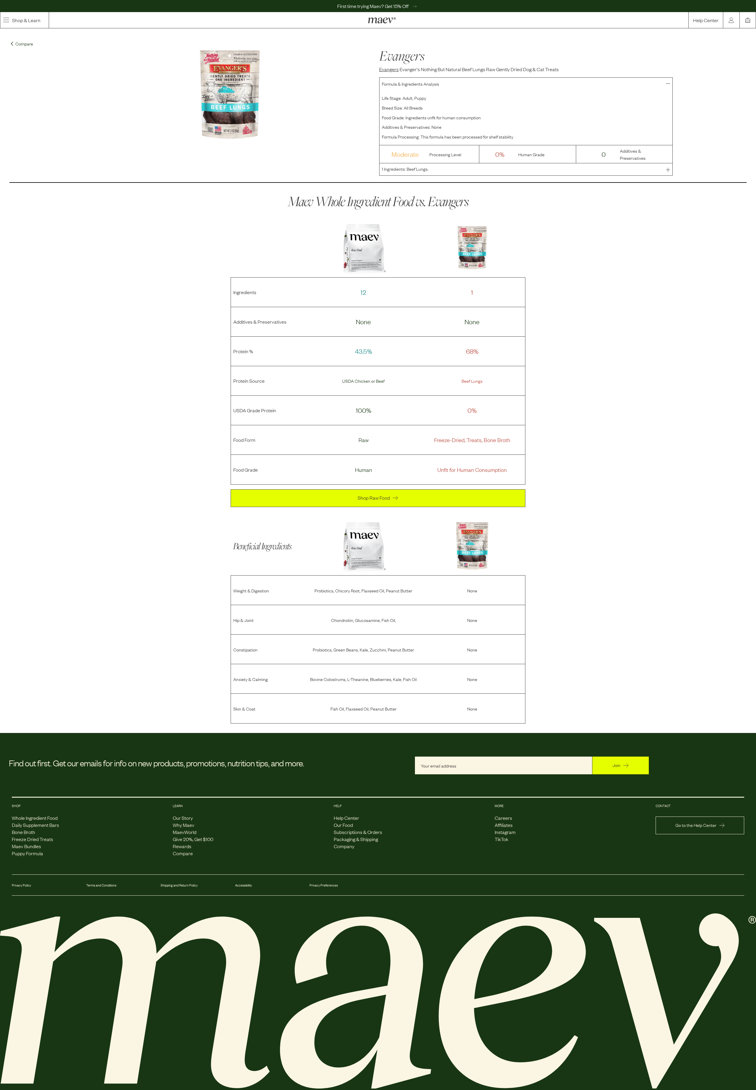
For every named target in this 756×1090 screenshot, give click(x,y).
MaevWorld (184, 832)
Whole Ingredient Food (35, 817)
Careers (503, 817)
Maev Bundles (26, 846)
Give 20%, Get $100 (193, 839)
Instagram (505, 832)
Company (344, 846)
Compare (183, 853)
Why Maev (183, 825)
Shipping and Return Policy (179, 885)
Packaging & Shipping (356, 839)
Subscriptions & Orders (358, 832)
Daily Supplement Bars (35, 825)
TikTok (501, 839)
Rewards (182, 846)
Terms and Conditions (101, 885)
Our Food (343, 825)
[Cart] (747, 20)
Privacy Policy (21, 885)
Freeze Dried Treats (32, 839)
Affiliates (504, 825)
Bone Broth (23, 832)
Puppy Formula (27, 853)
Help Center (705, 20)
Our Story (183, 817)
